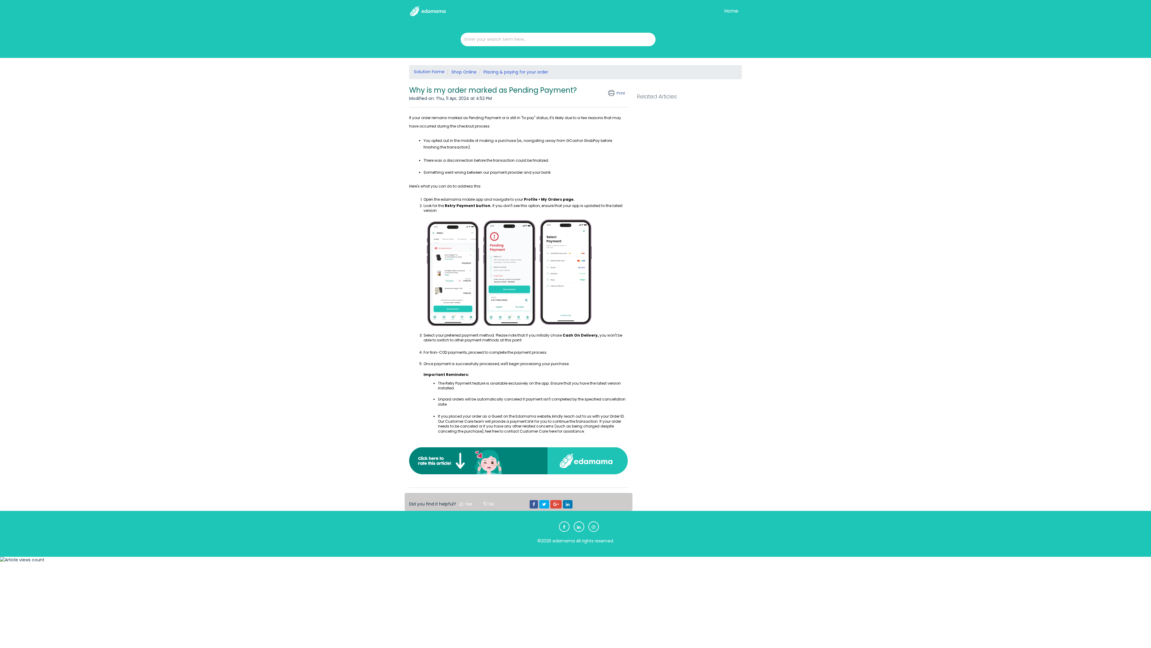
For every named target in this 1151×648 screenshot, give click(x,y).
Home (731, 11)
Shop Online (464, 72)
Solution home (429, 72)
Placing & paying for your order (515, 72)
